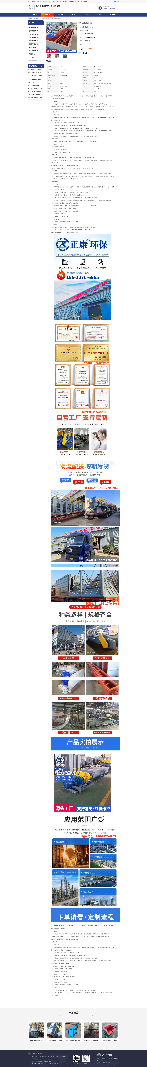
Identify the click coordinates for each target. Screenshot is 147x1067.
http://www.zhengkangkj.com (53, 1002)
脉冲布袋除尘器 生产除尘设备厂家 (35, 82)
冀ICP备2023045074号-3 (47, 1056)
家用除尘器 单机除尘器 (33, 85)
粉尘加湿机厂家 (45, 18)
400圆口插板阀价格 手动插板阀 (91, 1040)
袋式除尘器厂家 (33, 50)
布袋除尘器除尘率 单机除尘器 (35, 94)
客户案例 (99, 14)
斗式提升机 (32, 54)
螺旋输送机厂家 (33, 40)
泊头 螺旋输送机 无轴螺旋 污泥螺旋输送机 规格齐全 (35, 69)
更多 (42, 66)
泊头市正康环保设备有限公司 (59, 1056)
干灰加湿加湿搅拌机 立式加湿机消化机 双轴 (35, 79)
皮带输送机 (32, 57)
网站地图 (56, 1063)
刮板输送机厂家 (33, 34)
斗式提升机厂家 (33, 37)
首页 (34, 18)
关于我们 (73, 14)
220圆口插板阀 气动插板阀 (36, 1040)
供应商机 (47, 14)
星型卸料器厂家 (33, 44)
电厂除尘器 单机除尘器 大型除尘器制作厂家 (35, 88)
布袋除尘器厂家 (33, 27)
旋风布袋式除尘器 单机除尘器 (35, 91)
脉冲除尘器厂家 (33, 31)
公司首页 (34, 14)
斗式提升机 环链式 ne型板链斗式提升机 (74, 1040)
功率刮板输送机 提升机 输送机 (54, 1040)
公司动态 (86, 14)
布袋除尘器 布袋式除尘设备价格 (110, 1040)
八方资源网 (40, 1063)
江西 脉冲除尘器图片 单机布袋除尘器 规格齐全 (35, 97)
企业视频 (60, 14)
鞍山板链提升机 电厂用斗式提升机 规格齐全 (35, 72)
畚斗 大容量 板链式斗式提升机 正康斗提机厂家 (35, 76)
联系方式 (112, 14)
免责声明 (45, 1063)
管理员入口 (50, 1063)
